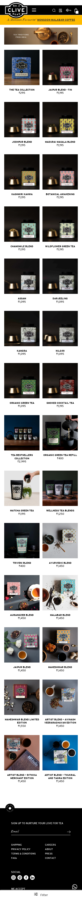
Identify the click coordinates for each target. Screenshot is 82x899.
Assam (22, 298)
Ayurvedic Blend (60, 563)
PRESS (49, 853)
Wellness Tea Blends (60, 510)
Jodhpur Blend (22, 142)
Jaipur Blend (22, 667)
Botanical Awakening (60, 194)
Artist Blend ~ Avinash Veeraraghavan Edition (60, 721)
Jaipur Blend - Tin (60, 89)
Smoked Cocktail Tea (60, 403)
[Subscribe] (68, 831)
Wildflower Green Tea (60, 246)
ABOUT (49, 849)
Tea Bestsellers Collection (22, 456)
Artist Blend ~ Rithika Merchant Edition (22, 776)
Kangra (22, 351)
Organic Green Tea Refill (60, 455)
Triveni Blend (22, 563)
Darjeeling (60, 298)
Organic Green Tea (22, 403)
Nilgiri (60, 351)
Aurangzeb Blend (22, 615)
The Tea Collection (21, 89)
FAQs (14, 858)
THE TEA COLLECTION (68, 19)
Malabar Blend (60, 615)
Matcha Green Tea (22, 510)
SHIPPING (16, 845)
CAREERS (50, 845)
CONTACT (50, 858)
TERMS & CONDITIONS (23, 853)
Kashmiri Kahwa (22, 194)
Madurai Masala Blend (60, 142)
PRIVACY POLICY (20, 849)
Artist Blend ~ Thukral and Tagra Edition (60, 776)
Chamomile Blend (22, 246)
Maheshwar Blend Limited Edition (22, 721)
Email (15, 831)
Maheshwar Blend (60, 667)
